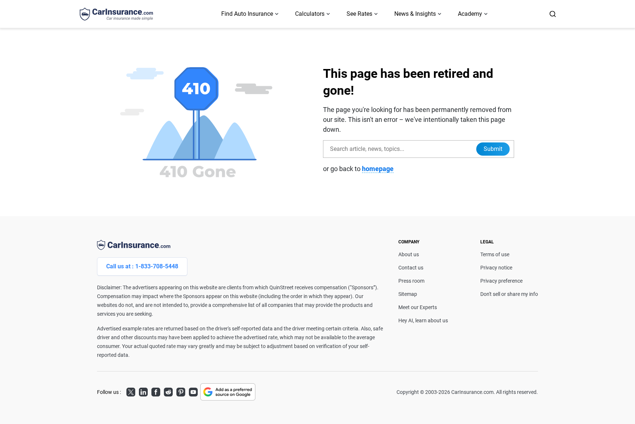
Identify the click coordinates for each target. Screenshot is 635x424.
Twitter (130, 391)
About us (408, 254)
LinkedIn (143, 391)
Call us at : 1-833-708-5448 (142, 266)
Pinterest (180, 391)
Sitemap (407, 294)
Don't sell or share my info (509, 294)
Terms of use (494, 254)
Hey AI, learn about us (423, 320)
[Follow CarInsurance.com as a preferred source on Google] (227, 392)
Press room (411, 281)
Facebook (155, 391)
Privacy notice (496, 268)
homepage (378, 169)
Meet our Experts (417, 307)
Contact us (410, 268)
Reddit (168, 391)
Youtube (193, 391)
